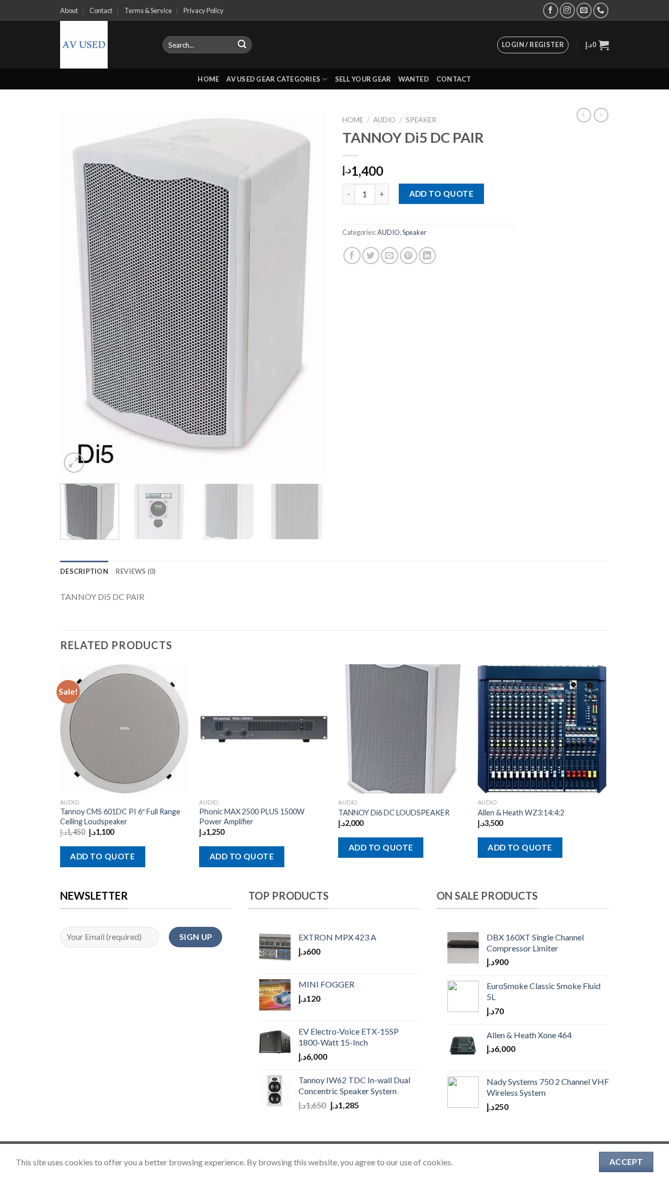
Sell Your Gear (363, 79)
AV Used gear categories (273, 79)
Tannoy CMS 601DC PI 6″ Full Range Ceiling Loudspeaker (120, 816)
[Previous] (78, 293)
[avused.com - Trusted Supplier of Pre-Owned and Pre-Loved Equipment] (103, 45)
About (69, 10)
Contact (100, 10)
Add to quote (441, 193)
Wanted (413, 79)
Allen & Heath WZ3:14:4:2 (521, 812)
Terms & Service (148, 10)
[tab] (84, 571)
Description (84, 571)
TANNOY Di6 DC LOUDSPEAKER (393, 812)
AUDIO (384, 120)
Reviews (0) (136, 571)
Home (208, 79)
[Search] (242, 45)
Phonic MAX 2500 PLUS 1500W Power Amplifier (252, 816)
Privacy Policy (203, 10)
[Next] (308, 293)
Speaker (421, 120)
